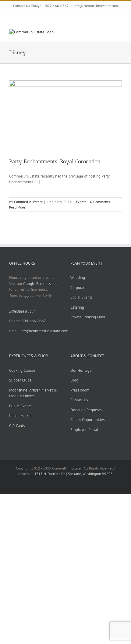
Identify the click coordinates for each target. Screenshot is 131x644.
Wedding (77, 277)
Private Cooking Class (87, 317)
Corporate (78, 287)
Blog (74, 380)
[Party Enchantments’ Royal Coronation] (65, 115)
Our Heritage (81, 370)
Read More (17, 207)
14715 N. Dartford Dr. (49, 473)
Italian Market (20, 415)
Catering (77, 307)
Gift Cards (17, 425)
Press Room (80, 390)
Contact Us (79, 399)
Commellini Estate (28, 201)
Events (81, 201)
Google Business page (41, 283)
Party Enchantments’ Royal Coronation (55, 161)
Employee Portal (84, 429)
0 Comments (100, 201)
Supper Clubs (20, 380)
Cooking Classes (22, 370)
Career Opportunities (87, 419)
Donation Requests (85, 409)
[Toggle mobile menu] (119, 32)
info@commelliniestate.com (95, 5)
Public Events (20, 405)
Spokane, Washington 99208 (90, 473)
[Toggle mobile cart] (108, 32)
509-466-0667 (34, 321)
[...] (37, 182)
